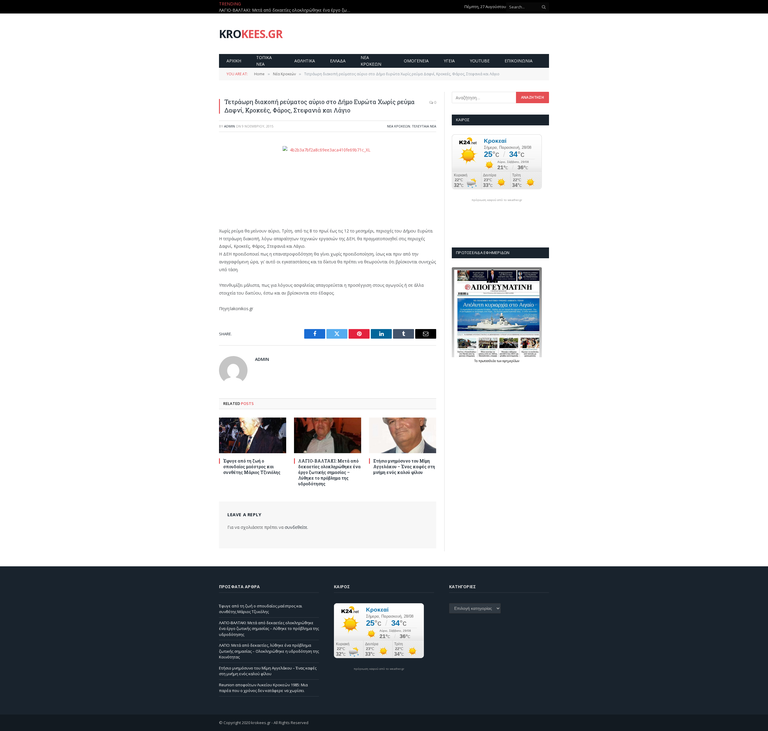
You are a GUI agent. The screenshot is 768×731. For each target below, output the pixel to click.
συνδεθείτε (296, 527)
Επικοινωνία (518, 61)
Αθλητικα (304, 61)
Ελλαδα (338, 61)
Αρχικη (233, 61)
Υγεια (449, 61)
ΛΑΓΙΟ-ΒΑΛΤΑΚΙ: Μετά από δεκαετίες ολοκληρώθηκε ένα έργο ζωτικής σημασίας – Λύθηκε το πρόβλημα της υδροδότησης (286, 10)
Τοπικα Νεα (264, 61)
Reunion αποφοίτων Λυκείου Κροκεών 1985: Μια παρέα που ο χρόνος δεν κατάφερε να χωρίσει (263, 688)
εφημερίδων (510, 361)
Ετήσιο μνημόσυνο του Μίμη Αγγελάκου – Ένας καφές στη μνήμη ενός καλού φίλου (404, 466)
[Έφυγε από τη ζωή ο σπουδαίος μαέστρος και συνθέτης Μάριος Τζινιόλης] (252, 435)
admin (229, 126)
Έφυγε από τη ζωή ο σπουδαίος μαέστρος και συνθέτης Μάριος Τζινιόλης (251, 466)
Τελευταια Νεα (424, 126)
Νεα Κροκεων (371, 61)
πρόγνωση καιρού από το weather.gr (497, 200)
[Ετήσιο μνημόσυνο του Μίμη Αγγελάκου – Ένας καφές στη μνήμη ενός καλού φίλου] (402, 435)
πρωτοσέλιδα (487, 361)
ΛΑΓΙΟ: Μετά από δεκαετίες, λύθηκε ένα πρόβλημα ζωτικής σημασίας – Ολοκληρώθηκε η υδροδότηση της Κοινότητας (269, 651)
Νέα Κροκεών (398, 126)
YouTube (480, 61)
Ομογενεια (416, 61)
